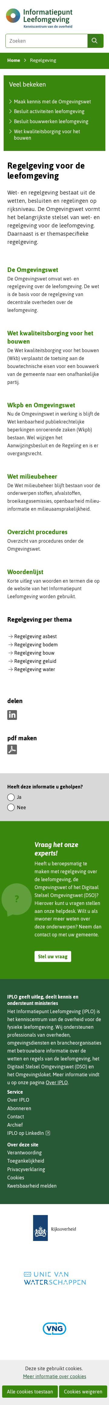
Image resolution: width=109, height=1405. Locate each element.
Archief (15, 1125)
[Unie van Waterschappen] (54, 1278)
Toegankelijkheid (25, 1161)
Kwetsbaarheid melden (32, 1186)
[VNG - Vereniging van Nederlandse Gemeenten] (54, 1329)
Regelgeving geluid (35, 661)
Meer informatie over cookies (54, 1376)
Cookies (15, 1177)
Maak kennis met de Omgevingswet (52, 101)
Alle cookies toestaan (30, 1391)
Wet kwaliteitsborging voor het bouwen (50, 337)
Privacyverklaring (26, 1169)
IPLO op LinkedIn (28, 1133)
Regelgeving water (34, 669)
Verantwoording (24, 1152)
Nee (21, 807)
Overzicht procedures (37, 531)
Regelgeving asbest (35, 636)
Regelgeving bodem (36, 644)
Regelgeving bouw (34, 653)
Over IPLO (57, 1082)
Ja (19, 797)
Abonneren (19, 1108)
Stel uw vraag (53, 956)
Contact (15, 1116)
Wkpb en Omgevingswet (41, 405)
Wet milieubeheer (32, 476)
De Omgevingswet (32, 269)
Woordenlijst (25, 571)
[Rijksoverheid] (54, 1228)
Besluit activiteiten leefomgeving (49, 111)
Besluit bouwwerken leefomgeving (51, 121)
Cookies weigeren (83, 1391)
